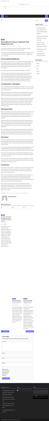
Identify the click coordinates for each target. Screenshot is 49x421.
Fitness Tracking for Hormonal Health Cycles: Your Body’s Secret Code (42, 38)
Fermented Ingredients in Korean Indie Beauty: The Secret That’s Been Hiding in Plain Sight (42, 30)
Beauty (38, 63)
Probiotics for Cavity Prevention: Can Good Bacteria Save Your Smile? (42, 44)
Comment (4, 341)
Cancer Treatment (8, 193)
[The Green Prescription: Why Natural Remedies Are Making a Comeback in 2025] (6, 210)
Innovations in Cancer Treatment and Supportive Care (20, 193)
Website (3, 362)
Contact (6, 16)
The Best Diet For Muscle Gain (30, 331)
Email (3, 358)
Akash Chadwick (12, 46)
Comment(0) (19, 46)
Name (3, 353)
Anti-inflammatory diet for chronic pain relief (42, 50)
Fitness (38, 71)
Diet (37, 68)
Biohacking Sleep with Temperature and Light (41, 54)
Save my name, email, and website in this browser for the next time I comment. (5, 372)
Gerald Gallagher (4, 224)
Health (3, 39)
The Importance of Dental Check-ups (6, 331)
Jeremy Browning (15, 305)
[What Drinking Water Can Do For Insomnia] (17, 252)
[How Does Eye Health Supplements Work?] (28, 252)
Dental (38, 65)
